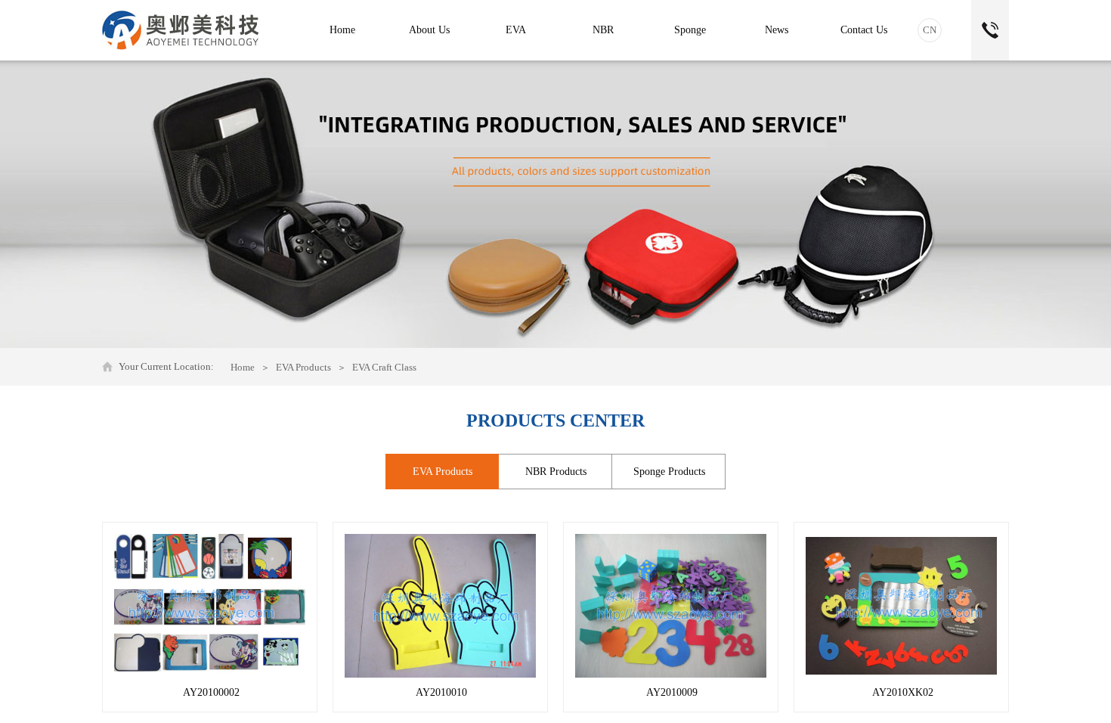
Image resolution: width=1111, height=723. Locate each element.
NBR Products (555, 471)
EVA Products (303, 367)
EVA (516, 30)
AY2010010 (441, 692)
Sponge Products (669, 471)
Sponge (690, 30)
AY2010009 (672, 692)
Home (243, 367)
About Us (429, 30)
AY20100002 (211, 692)
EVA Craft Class (384, 367)
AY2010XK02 (902, 692)
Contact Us (863, 30)
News (776, 30)
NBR (603, 30)
